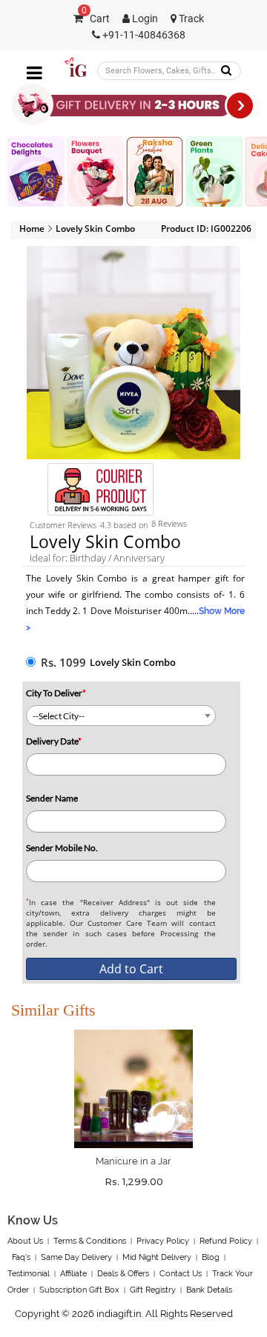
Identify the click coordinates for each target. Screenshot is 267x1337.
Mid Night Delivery (156, 1257)
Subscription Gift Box (79, 1290)
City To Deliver (56, 692)
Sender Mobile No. (62, 847)
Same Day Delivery (76, 1257)
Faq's (21, 1257)
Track (190, 18)
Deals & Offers (123, 1273)
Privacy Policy (162, 1241)
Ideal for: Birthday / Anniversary (97, 557)
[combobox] (121, 715)
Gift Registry (153, 1290)
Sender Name (52, 798)
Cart (96, 18)
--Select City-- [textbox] (59, 715)
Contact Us (180, 1273)
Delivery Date (54, 741)
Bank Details (209, 1290)
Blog (211, 1257)
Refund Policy (226, 1241)
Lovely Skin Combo (133, 662)
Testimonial (28, 1273)
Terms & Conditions (89, 1241)
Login (144, 18)
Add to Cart (131, 969)
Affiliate (73, 1273)
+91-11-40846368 (142, 35)
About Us (25, 1241)
